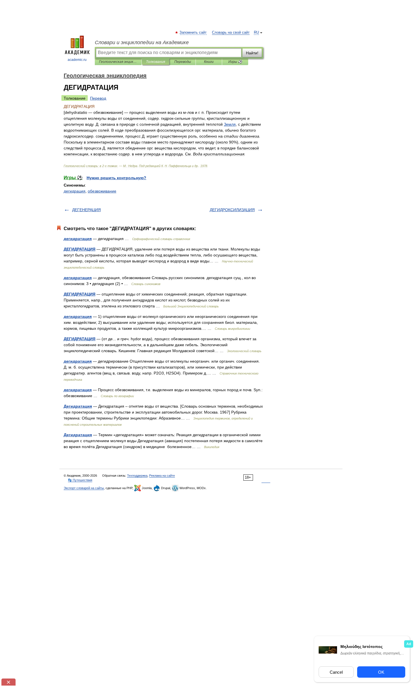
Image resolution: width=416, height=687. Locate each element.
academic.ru (77, 60)
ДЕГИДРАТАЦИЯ (79, 249)
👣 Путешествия (80, 480)
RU (256, 33)
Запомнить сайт (193, 33)
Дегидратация (78, 406)
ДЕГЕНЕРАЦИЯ (86, 209)
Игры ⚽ (235, 62)
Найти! (252, 53)
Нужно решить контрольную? (116, 178)
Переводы (182, 62)
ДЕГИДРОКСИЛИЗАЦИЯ (232, 209)
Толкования (155, 62)
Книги (209, 62)
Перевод (98, 98)
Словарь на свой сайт (231, 33)
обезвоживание (102, 191)
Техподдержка (137, 475)
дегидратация (78, 238)
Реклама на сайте (162, 475)
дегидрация (74, 191)
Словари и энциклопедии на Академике (142, 42)
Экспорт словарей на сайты (84, 488)
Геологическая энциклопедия (118, 62)
